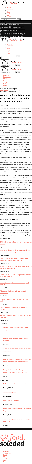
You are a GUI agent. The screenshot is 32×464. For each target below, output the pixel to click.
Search (19, 19)
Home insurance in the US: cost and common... (10, 24)
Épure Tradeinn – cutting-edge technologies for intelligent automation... (16, 267)
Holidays (9, 7)
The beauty (10, 9)
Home (1, 90)
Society (9, 16)
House (8, 12)
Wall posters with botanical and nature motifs (10, 30)
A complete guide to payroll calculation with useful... (12, 26)
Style (8, 15)
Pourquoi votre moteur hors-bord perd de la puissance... (12, 28)
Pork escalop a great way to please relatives (15, 383)
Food (8, 10)
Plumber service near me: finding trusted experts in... (11, 36)
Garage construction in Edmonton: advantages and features (13, 34)
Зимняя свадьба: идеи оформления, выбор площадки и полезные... (15, 23)
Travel (8, 13)
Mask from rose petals (9, 392)
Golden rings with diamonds (11, 400)
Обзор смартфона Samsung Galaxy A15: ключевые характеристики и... (14, 259)
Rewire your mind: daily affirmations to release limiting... (13, 33)
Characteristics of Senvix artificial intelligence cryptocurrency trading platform (15, 251)
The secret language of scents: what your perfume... (11, 31)
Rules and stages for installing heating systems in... (11, 27)
